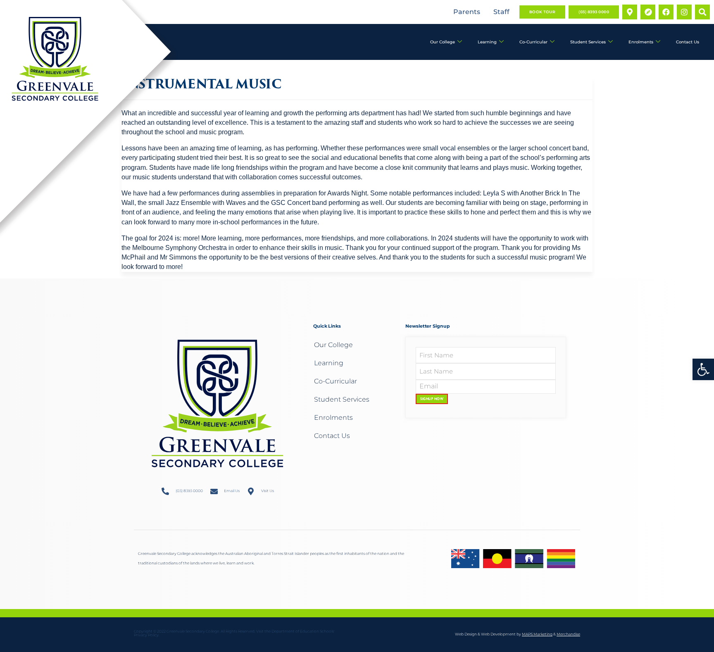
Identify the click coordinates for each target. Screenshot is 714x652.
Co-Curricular (533, 42)
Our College (442, 42)
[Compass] (647, 12)
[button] (703, 369)
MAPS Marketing (537, 634)
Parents (466, 12)
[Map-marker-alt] (629, 12)
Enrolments (640, 42)
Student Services (588, 42)
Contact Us (687, 42)
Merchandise (568, 634)
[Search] (702, 12)
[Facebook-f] (666, 12)
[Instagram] (684, 12)
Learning (487, 42)
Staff (501, 12)
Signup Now (431, 399)
